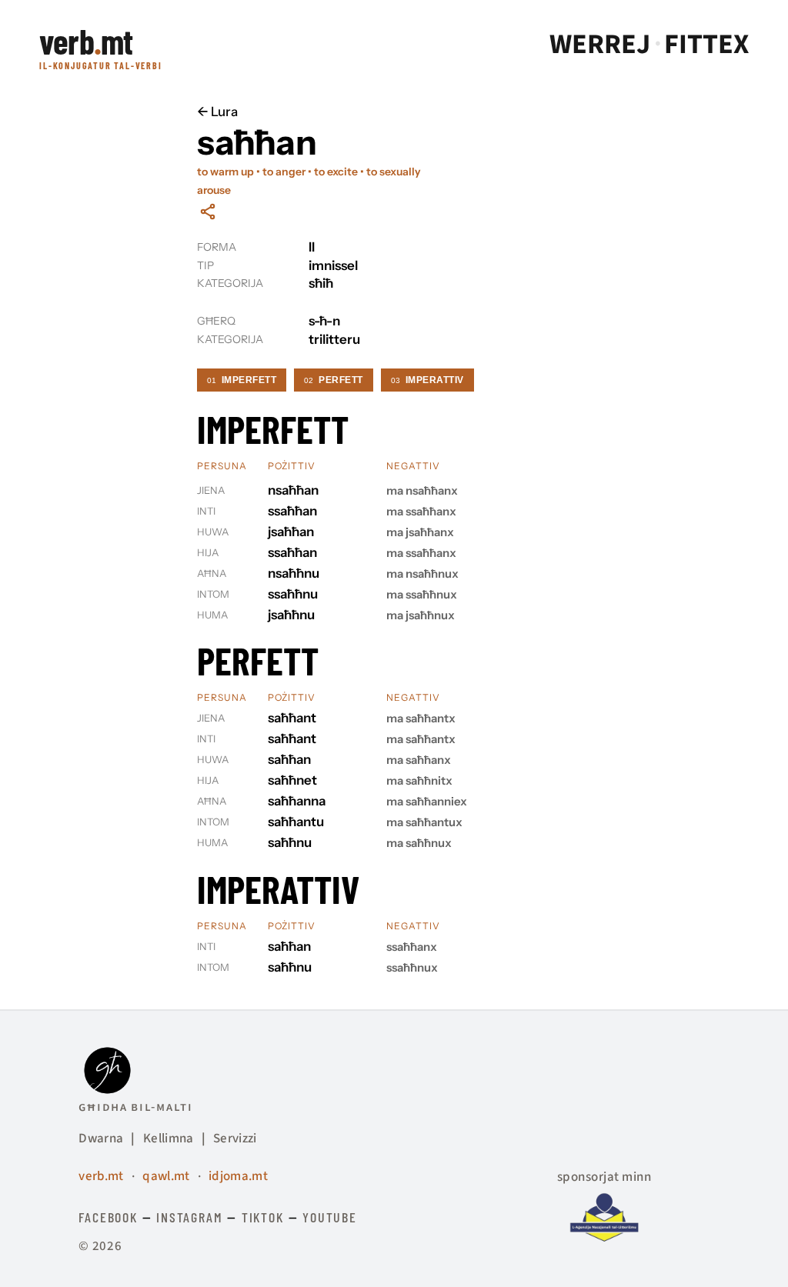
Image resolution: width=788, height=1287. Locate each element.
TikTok (263, 1217)
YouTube (329, 1217)
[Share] (208, 211)
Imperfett (241, 380)
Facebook (107, 1217)
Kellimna (168, 1138)
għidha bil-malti (135, 1107)
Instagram (189, 1217)
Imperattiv (427, 380)
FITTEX (706, 44)
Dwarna (100, 1138)
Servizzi (235, 1138)
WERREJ (599, 44)
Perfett (333, 380)
